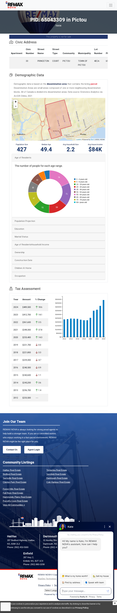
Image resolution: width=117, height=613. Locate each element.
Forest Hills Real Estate (14, 489)
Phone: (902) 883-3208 (34, 564)
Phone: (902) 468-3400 (53, 547)
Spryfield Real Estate (56, 474)
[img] (115, 603)
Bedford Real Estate (12, 474)
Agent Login (34, 449)
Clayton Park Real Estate (14, 482)
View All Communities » (14, 505)
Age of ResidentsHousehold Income (32, 244)
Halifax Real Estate (12, 470)
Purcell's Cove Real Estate (15, 501)
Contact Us (11, 449)
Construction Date (23, 260)
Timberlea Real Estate (56, 470)
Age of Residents (23, 157)
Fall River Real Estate (13, 493)
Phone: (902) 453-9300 (17, 547)
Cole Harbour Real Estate (58, 482)
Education (19, 229)
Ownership (20, 252)
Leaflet (78, 139)
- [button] (16, 106)
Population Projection (25, 221)
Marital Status (21, 236)
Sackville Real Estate (13, 478)
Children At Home (23, 268)
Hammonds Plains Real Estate (17, 497)
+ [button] (16, 101)
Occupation (20, 276)
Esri (92, 139)
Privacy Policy (81, 608)
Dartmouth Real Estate (57, 478)
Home (58, 25)
